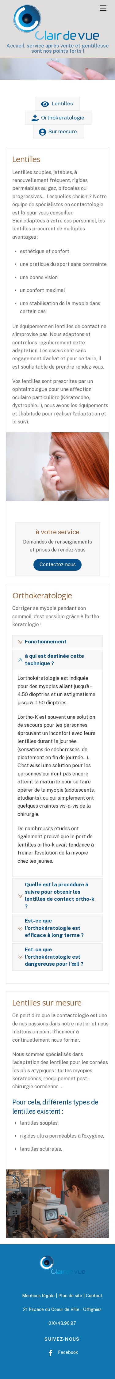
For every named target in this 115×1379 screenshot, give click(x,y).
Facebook (67, 1352)
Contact (94, 1295)
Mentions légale (38, 1295)
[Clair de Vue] (56, 37)
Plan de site (70, 1295)
